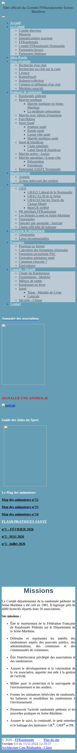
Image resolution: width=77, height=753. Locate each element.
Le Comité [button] (17, 26)
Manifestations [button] (20, 173)
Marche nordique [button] (30, 100)
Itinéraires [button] (17, 184)
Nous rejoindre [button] (20, 61)
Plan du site (51, 740)
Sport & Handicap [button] (31, 142)
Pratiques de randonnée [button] (26, 92)
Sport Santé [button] (26, 123)
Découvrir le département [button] (27, 231)
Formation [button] (17, 242)
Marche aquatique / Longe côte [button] (40, 157)
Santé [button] (22, 288)
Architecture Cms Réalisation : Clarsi (27, 747)
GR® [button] (22, 188)
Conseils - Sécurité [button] (23, 269)
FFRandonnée (24, 740)
